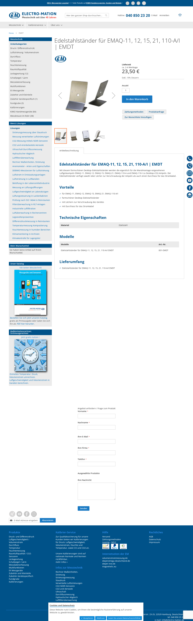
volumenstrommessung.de (115, 558)
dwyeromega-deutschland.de (116, 561)
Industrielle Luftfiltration (24, 208)
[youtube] (138, 3)
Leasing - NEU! (109, 542)
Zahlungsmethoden (111, 539)
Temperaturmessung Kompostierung (29, 225)
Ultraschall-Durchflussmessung (27, 149)
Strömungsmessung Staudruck (65, 579)
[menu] (96, 25)
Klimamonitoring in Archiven (26, 234)
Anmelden (164, 15)
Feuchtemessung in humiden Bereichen (31, 229)
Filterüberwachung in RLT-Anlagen (28, 204)
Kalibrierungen (17, 107)
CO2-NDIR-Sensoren (65, 586)
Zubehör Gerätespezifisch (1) (23, 99)
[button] (60, 95)
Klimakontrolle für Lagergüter (26, 238)
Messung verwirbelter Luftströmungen (30, 136)
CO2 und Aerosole (64, 588)
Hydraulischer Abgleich (23, 153)
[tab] (69, 151)
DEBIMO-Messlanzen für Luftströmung (30, 170)
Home (11, 33)
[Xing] (144, 3)
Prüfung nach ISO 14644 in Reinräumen (31, 200)
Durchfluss (15, 56)
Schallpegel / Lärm (19, 77)
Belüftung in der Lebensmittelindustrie (30, 183)
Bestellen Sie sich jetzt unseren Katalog (28, 317)
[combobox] (87, 15)
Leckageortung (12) (19, 73)
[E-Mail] (189, 195)
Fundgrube (14, 579)
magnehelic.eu (109, 566)
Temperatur (16, 61)
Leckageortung (16, 559)
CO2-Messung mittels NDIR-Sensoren (30, 140)
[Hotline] (189, 159)
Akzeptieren (88, 618)
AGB (151, 536)
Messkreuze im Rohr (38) (22, 116)
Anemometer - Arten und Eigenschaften (31, 166)
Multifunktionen (18, 86)
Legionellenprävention (23, 217)
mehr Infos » (62, 562)
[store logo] (32, 15)
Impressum (154, 542)
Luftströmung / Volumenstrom (24, 52)
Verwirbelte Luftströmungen (69, 583)
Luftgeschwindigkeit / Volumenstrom (19, 541)
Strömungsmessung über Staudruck (29, 132)
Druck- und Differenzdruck (21, 536)
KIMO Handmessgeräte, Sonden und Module (104, 3)
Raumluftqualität (18, 69)
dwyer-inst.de (108, 563)
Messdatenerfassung (20, 82)
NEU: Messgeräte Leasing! (58, 3)
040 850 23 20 (138, 15)
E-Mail (154, 15)
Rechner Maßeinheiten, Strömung (28, 162)
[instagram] (127, 3)
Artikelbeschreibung (69, 150)
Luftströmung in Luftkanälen (25, 179)
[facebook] (133, 3)
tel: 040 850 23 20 (176, 617)
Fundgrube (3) (17, 103)
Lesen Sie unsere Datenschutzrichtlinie (124, 618)
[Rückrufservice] (189, 166)
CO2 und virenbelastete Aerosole (28, 145)
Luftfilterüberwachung (23, 157)
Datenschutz (155, 539)
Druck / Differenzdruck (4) (22, 48)
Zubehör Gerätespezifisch (21, 576)
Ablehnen (101, 618)
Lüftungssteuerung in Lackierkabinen (30, 195)
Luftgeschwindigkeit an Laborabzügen (30, 191)
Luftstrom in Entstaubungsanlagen (28, 174)
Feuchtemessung (18, 65)
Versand (106, 536)
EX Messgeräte (17, 90)
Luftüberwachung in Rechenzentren (29, 212)
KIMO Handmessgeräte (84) (23, 111)
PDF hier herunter (25, 323)
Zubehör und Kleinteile (21, 94)
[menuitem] (16, 25)
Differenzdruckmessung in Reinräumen (31, 221)
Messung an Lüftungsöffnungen (27, 187)
